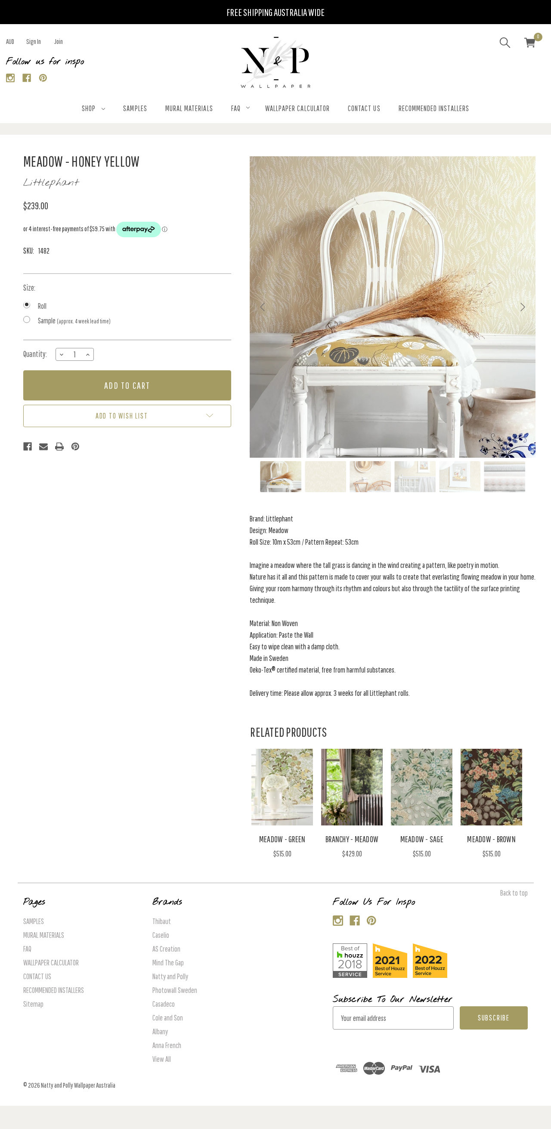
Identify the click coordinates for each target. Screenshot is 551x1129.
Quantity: (35, 354)
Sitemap (33, 1003)
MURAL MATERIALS (189, 108)
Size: (29, 287)
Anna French (166, 1045)
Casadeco (163, 1003)
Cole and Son (167, 1017)
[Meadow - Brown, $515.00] (491, 787)
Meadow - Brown (491, 839)
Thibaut (161, 921)
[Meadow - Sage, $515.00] (421, 787)
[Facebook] (26, 78)
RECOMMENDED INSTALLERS (434, 108)
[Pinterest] (43, 78)
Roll (42, 305)
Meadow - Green (282, 839)
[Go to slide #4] (415, 476)
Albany (160, 1031)
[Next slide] (522, 307)
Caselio (160, 935)
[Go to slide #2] (325, 476)
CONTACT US (364, 108)
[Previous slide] (263, 307)
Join (58, 41)
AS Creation (166, 948)
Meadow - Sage (421, 839)
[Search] (504, 43)
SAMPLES (135, 108)
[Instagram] (10, 78)
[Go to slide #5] (459, 476)
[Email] (43, 446)
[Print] (59, 446)
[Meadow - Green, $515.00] (282, 787)
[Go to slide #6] (504, 476)
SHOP (89, 108)
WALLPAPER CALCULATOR (297, 108)
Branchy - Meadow (351, 839)
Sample (74, 320)
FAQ (236, 108)
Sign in (33, 41)
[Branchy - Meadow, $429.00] (352, 787)
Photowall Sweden (174, 990)
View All (161, 1059)
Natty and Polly (170, 976)
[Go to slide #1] (280, 476)
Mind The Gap (168, 962)
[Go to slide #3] (370, 476)
